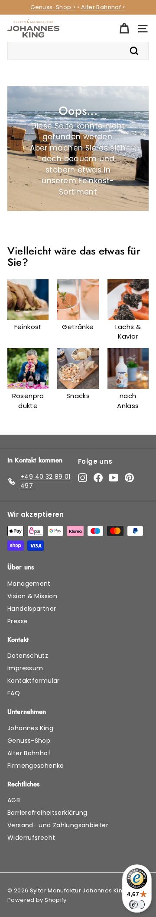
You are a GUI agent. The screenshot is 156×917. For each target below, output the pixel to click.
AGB (13, 800)
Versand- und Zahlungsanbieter (57, 825)
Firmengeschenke (35, 765)
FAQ (13, 693)
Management (29, 583)
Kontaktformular (33, 680)
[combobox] (78, 51)
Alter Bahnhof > (103, 7)
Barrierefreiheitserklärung (47, 812)
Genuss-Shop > (53, 7)
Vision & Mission (32, 596)
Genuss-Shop (28, 740)
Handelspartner (31, 608)
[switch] (137, 904)
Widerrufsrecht (31, 837)
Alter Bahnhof (29, 753)
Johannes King (30, 728)
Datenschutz (27, 655)
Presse (17, 621)
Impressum (25, 668)
